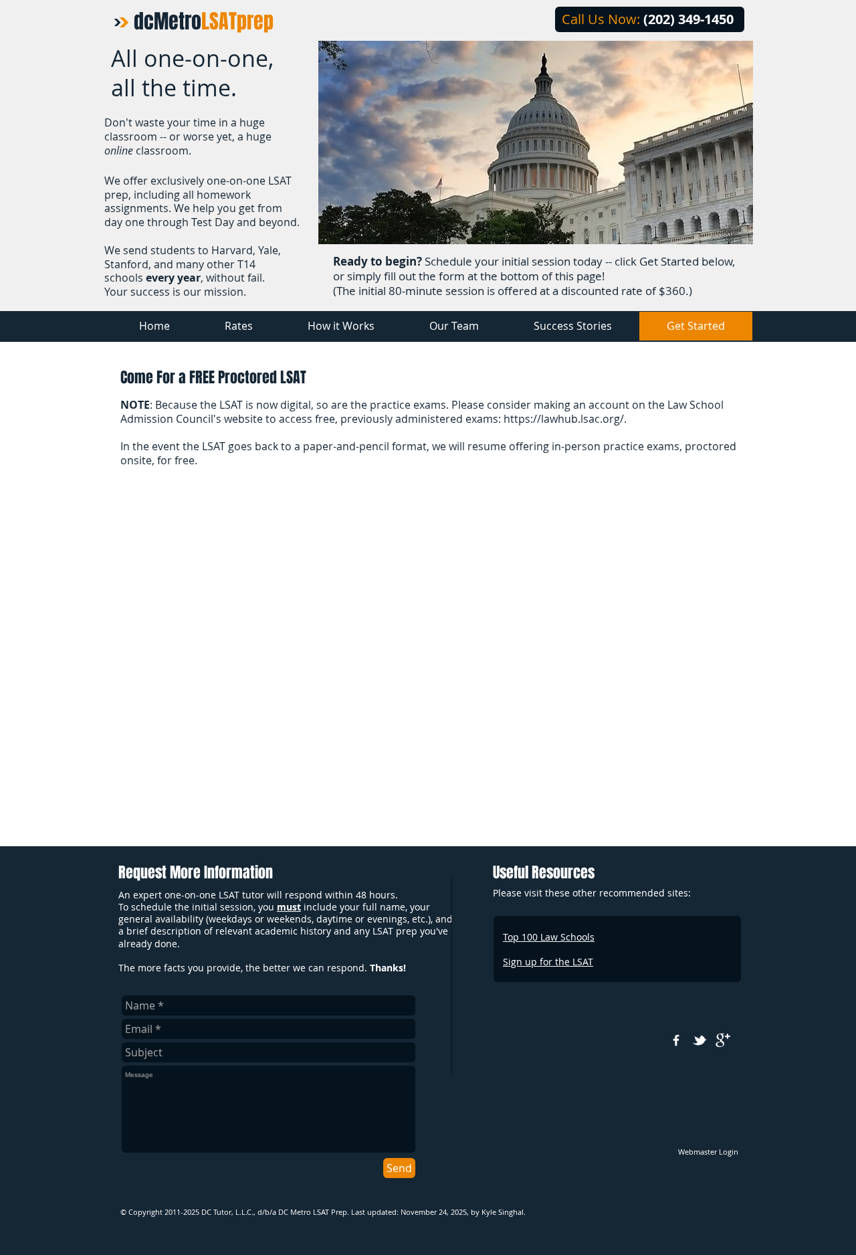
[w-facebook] (676, 1040)
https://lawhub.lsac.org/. (565, 418)
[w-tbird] (699, 1040)
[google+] (723, 1040)
